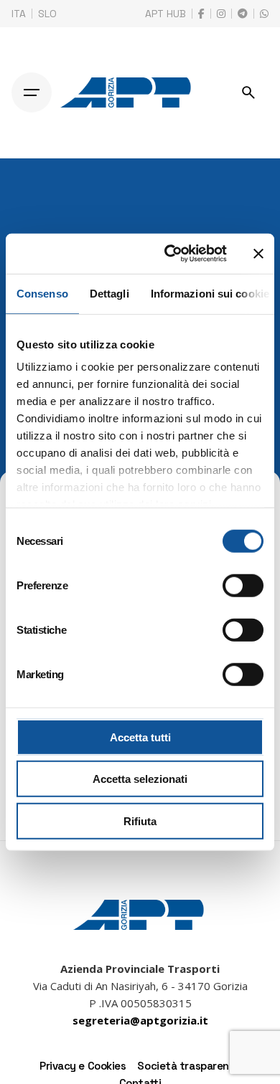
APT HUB (165, 13)
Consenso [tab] (42, 293)
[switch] (243, 585)
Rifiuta (140, 820)
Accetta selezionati (140, 779)
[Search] (248, 92)
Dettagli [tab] (109, 293)
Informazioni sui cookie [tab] (210, 293)
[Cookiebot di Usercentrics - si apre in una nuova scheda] (170, 253)
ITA (18, 13)
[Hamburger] (31, 92)
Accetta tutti (140, 737)
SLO (47, 13)
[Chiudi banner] (258, 254)
